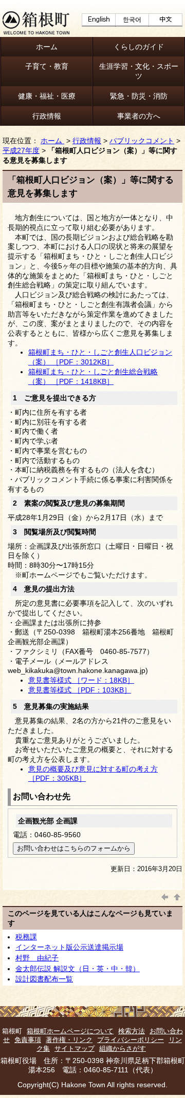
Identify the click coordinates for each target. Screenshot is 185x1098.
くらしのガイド (139, 47)
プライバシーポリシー (130, 1040)
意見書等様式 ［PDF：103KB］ (79, 690)
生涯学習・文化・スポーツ (138, 71)
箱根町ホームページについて (70, 1031)
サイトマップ (74, 1048)
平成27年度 (21, 150)
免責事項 (27, 1040)
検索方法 (131, 1031)
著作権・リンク (69, 1040)
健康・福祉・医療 (47, 96)
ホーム (47, 47)
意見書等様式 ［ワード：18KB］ (81, 680)
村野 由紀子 (37, 958)
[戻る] (165, 896)
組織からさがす (122, 1048)
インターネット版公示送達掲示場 (69, 947)
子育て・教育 (46, 66)
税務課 (26, 937)
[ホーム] (36, 32)
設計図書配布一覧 (44, 979)
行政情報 (46, 116)
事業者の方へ (138, 116)
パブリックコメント (141, 141)
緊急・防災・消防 (139, 96)
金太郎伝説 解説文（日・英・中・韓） (77, 969)
